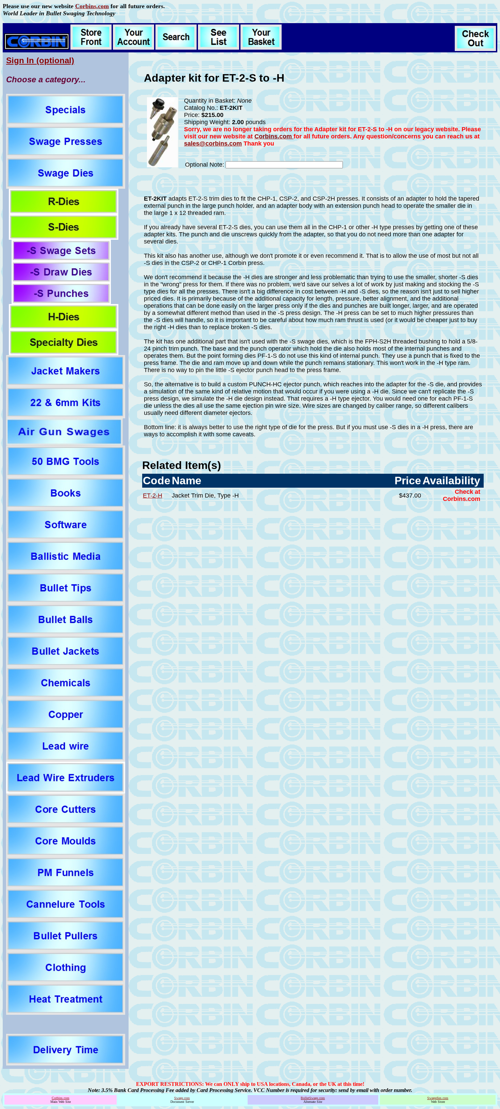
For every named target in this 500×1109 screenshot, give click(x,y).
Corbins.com (92, 6)
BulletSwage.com (313, 1098)
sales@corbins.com (213, 143)
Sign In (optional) (40, 60)
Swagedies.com (437, 1098)
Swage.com (182, 1098)
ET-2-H (152, 495)
